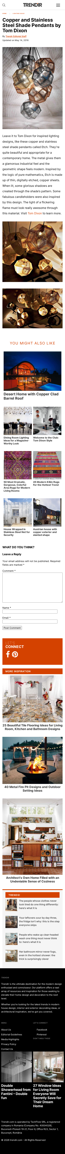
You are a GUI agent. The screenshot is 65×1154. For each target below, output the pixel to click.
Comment (9, 570)
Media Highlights (10, 1039)
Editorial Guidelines (11, 1034)
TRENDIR (32, 5)
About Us (6, 1029)
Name (6, 607)
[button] (32, 88)
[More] (59, 8)
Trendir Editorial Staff (16, 36)
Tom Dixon (35, 213)
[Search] (3, 5)
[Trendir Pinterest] (15, 655)
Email (6, 617)
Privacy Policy (8, 1044)
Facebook (41, 1029)
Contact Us (7, 1049)
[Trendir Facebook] (7, 654)
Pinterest (41, 1034)
